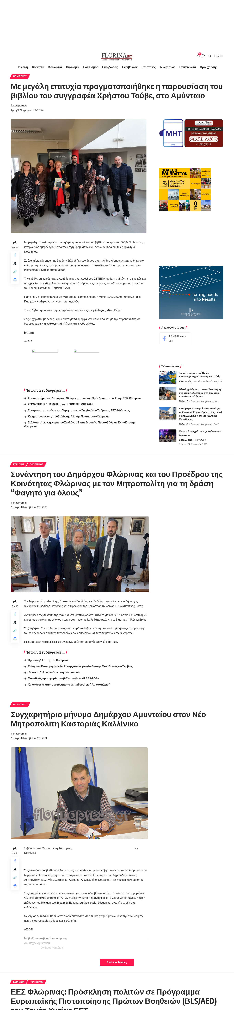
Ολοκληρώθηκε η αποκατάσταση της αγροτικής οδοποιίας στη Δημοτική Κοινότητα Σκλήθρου (200, 393)
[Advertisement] (103, 24)
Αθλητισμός (185, 381)
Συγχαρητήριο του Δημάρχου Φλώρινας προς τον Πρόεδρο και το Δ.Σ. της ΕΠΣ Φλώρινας (85, 398)
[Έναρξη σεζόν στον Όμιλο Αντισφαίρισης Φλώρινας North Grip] (167, 377)
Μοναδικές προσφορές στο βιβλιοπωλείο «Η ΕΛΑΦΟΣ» (63, 678)
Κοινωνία (18, 464)
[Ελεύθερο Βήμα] (116, 56)
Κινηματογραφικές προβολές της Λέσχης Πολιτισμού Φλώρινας (68, 416)
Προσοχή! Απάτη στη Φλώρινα (48, 660)
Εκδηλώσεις (185, 439)
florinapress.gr (19, 105)
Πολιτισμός (20, 76)
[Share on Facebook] (15, 255)
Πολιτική (183, 401)
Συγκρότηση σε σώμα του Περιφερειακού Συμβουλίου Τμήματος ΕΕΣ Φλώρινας (79, 410)
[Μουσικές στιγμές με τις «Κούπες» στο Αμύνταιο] (167, 435)
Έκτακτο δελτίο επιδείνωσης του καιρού (53, 672)
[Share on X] (15, 263)
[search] (203, 56)
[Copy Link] (15, 271)
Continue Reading (117, 962)
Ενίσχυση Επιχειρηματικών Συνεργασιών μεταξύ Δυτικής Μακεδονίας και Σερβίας (80, 666)
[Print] (15, 280)
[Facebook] (175, 338)
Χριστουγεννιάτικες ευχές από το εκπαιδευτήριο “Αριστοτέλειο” (69, 684)
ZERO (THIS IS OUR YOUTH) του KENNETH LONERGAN (61, 404)
